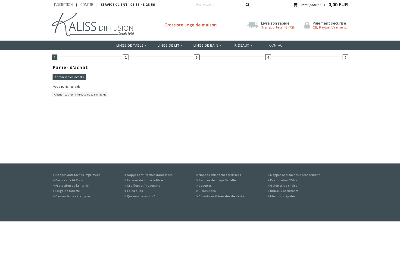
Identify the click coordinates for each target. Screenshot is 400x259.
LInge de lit (168, 45)
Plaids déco (207, 191)
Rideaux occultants (284, 191)
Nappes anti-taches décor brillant (295, 175)
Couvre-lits (135, 191)
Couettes (205, 185)
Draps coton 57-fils (283, 180)
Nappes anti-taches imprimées (77, 175)
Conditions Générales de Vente (221, 196)
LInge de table (130, 45)
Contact (276, 45)
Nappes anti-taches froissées (220, 175)
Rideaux (241, 45)
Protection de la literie (72, 185)
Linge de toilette (67, 191)
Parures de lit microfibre (145, 180)
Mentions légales (282, 196)
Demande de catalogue (72, 196)
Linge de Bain (205, 45)
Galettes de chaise (283, 185)
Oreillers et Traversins (143, 185)
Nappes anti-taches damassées (149, 175)
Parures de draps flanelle (217, 180)
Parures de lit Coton (69, 180)
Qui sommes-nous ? (141, 196)
